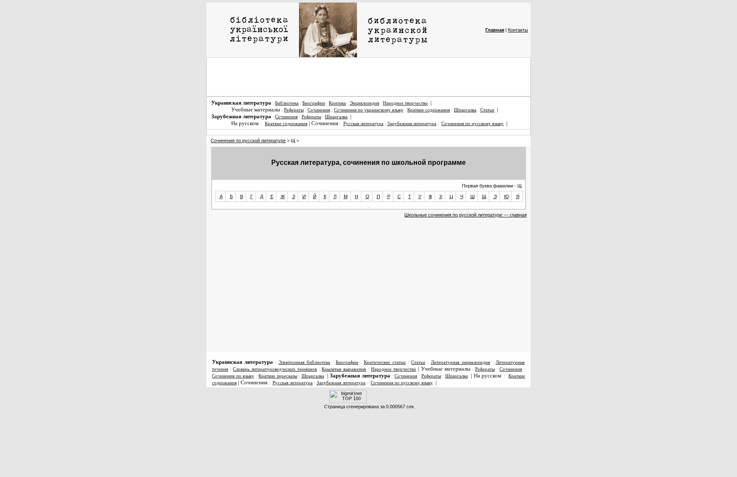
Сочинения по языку (233, 376)
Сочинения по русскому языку (472, 123)
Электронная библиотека (304, 362)
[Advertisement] (368, 77)
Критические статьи (385, 362)
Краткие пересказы (277, 376)
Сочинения (319, 110)
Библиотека (287, 103)
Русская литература (363, 123)
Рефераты (294, 110)
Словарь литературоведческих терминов (275, 369)
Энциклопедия (364, 103)
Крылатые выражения (344, 369)
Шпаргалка (465, 110)
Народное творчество (405, 103)
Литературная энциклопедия (460, 362)
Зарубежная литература (411, 123)
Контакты (518, 29)
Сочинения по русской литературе (248, 140)
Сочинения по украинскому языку (368, 110)
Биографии (313, 103)
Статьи (487, 110)
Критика (337, 103)
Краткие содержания (428, 110)
